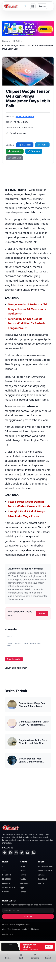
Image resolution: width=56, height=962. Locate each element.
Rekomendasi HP (45, 871)
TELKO (5, 871)
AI (3, 866)
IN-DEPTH (6, 875)
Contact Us (15, 929)
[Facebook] (10, 852)
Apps (22, 887)
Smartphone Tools (45, 866)
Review (23, 871)
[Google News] (4, 852)
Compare (41, 875)
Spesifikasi (42, 879)
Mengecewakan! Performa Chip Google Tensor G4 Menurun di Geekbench (28, 309)
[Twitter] (22, 852)
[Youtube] (27, 852)
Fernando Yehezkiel (25, 116)
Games (23, 892)
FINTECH (6, 883)
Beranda (6, 41)
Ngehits (23, 879)
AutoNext (24, 883)
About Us (5, 929)
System (42, 6)
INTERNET (6, 892)
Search (41, 883)
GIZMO (16, 41)
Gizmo (22, 866)
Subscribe (28, 916)
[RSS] (33, 852)
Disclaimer (35, 929)
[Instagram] (16, 852)
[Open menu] (33, 6)
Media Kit (25, 929)
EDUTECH (6, 879)
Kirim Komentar (14, 659)
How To (23, 875)
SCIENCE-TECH (8, 887)
